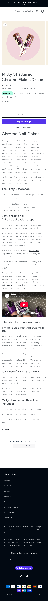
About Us (8, 518)
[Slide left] (19, 69)
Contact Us (9, 486)
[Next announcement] (43, 3)
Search (7, 480)
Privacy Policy (11, 507)
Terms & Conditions (13, 502)
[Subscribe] (37, 559)
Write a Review (26, 446)
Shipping (15, 88)
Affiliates (9, 512)
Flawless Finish (14, 285)
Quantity (5, 101)
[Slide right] (29, 69)
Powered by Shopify (33, 595)
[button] (4, 11)
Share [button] (6, 429)
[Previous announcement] (4, 3)
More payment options (24, 127)
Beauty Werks (19, 595)
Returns (7, 496)
